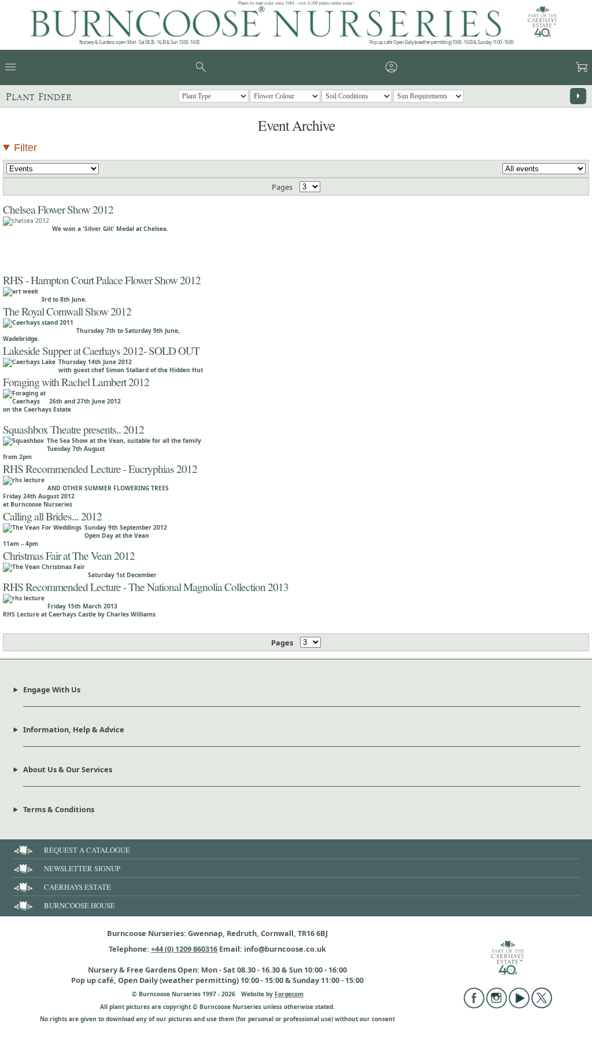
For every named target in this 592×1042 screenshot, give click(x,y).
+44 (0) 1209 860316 (184, 949)
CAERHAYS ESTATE (77, 887)
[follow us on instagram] (496, 1005)
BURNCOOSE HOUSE (79, 905)
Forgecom (289, 994)
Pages (282, 187)
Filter (25, 147)
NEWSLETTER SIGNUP (82, 868)
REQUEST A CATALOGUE (87, 850)
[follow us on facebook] (474, 1005)
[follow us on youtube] (519, 1005)
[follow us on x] (541, 1005)
